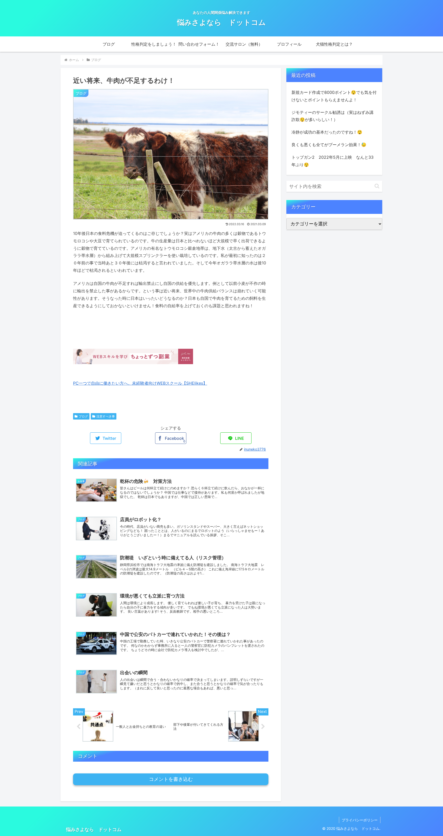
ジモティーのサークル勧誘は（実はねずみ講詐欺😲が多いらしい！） (332, 116)
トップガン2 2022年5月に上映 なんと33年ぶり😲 (332, 161)
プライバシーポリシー (360, 820)
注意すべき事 (105, 416)
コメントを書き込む (171, 779)
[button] (376, 186)
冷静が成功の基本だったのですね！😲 (326, 132)
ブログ (83, 416)
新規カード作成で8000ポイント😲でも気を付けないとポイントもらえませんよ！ (334, 96)
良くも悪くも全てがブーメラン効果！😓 (328, 144)
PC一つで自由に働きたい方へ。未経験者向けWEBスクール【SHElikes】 (140, 383)
